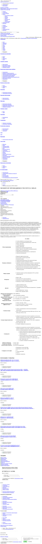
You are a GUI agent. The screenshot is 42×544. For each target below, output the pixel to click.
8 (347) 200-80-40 (3, 34)
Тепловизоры (5, 72)
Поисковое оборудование (7, 502)
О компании (5, 12)
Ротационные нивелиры (7, 104)
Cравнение (11, 2)
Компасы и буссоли (6, 157)
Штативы (4, 144)
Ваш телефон (6, 476)
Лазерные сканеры (6, 498)
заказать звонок (3, 542)
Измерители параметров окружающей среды (11, 77)
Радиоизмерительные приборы (8, 76)
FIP (7, 191)
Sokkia (4, 46)
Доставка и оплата (6, 484)
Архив (4, 184)
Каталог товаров (6, 13)
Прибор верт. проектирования (8, 105)
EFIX (4, 57)
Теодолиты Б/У (5, 172)
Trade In (6, 20)
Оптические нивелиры (7, 103)
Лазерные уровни (6, 504)
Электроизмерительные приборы (9, 75)
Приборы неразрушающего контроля (9, 74)
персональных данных (19, 478)
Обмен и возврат (6, 489)
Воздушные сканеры (6, 65)
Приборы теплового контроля (8, 73)
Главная (4, 11)
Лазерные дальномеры (7, 123)
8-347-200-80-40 (9, 525)
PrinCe (4, 56)
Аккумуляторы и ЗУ (6, 151)
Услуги (4, 14)
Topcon (4, 49)
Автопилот (5, 130)
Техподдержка (7, 21)
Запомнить (9, 366)
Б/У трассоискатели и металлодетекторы (10, 177)
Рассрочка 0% (7, 19)
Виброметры (5, 79)
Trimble (4, 50)
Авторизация (5, 4)
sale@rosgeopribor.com (4, 1)
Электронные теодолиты (7, 93)
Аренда (4, 518)
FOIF (4, 42)
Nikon (4, 48)
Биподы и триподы (6, 149)
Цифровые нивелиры (7, 106)
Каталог (4, 27)
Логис (4, 118)
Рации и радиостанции (7, 154)
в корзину (2, 364)
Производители (5, 488)
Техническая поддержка (7, 514)
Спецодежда (5, 159)
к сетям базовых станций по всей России (5, 201)
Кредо (4, 167)
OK (25, 541)
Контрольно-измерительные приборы (10, 499)
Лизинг (6, 18)
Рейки (4, 145)
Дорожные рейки (6, 146)
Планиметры (5, 158)
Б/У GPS (4, 174)
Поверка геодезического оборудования (10, 512)
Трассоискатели (6, 98)
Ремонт (6, 16)
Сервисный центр (6, 22)
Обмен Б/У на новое (6, 519)
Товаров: (5, 9)
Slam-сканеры (5, 64)
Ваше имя (6, 475)
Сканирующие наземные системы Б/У (10, 173)
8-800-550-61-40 (3, 525)
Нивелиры (5, 503)
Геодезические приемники (8, 497)
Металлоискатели (6, 99)
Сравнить (9, 367)
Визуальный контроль (7, 78)
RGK (4, 111)
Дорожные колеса (6, 147)
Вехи (4, 148)
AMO (4, 112)
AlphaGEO (5, 43)
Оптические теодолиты (7, 92)
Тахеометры (5, 496)
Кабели (4, 152)
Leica (4, 45)
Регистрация (5, 5)
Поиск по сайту (3, 32)
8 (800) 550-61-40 (10, 34)
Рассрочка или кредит (7, 520)
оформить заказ (5, 479)
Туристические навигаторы (8, 139)
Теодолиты (5, 501)
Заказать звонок (3, 35)
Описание (4, 217)
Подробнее (30, 541)
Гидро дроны (5, 129)
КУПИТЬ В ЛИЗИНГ (4, 7)
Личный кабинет (24, 38)
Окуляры (4, 153)
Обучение (12, 204)
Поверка (6, 17)
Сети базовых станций (9, 15)
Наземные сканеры (6, 67)
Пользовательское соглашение (8, 492)
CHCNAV (4, 44)
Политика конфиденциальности (9, 491)
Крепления (5, 155)
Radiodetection (5, 117)
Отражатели (5, 150)
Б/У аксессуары (5, 175)
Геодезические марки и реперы (8, 156)
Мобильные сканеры (6, 66)
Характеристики (6, 218)
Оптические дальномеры (7, 124)
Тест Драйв (5, 517)
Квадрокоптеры (5, 128)
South (4, 47)
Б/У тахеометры (6, 176)
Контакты (4, 23)
